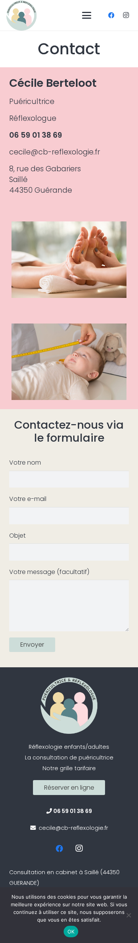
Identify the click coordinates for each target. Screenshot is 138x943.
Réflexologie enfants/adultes (69, 747)
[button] (87, 15)
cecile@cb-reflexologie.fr (54, 152)
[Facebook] (111, 15)
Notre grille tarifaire (69, 768)
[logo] (21, 15)
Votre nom (25, 462)
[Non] (128, 915)
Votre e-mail (27, 498)
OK (71, 931)
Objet (17, 535)
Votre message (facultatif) (49, 571)
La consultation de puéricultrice (69, 757)
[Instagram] (126, 15)
